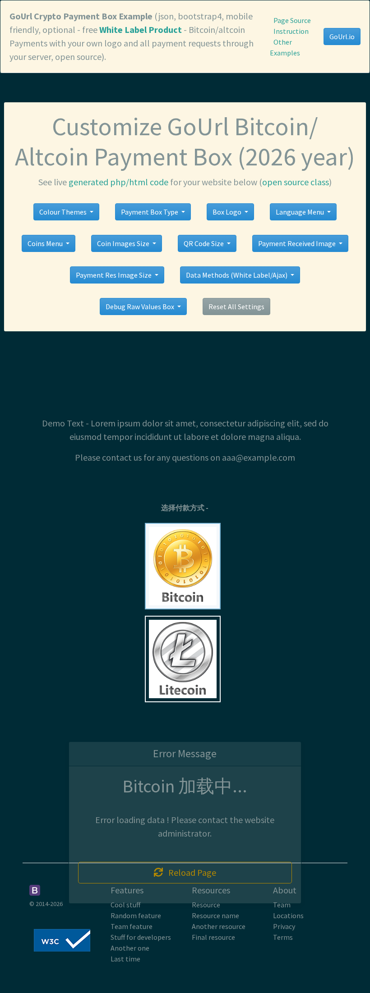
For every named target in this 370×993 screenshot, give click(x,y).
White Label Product (140, 29)
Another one (130, 947)
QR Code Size (204, 243)
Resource (206, 904)
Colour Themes (63, 211)
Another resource (218, 926)
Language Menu (300, 211)
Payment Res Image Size (114, 274)
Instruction (291, 31)
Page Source (292, 20)
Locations (288, 915)
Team (282, 904)
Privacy (284, 926)
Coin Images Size (124, 243)
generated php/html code (118, 182)
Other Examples (285, 47)
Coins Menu (46, 243)
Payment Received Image (297, 243)
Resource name (215, 915)
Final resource (213, 937)
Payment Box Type (150, 211)
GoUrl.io (342, 36)
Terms (283, 937)
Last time (125, 958)
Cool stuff (125, 904)
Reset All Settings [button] (236, 306)
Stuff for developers (141, 937)
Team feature (132, 926)
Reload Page (189, 872)
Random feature (136, 915)
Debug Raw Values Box (141, 306)
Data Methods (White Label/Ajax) (237, 274)
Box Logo (228, 211)
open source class (295, 182)
